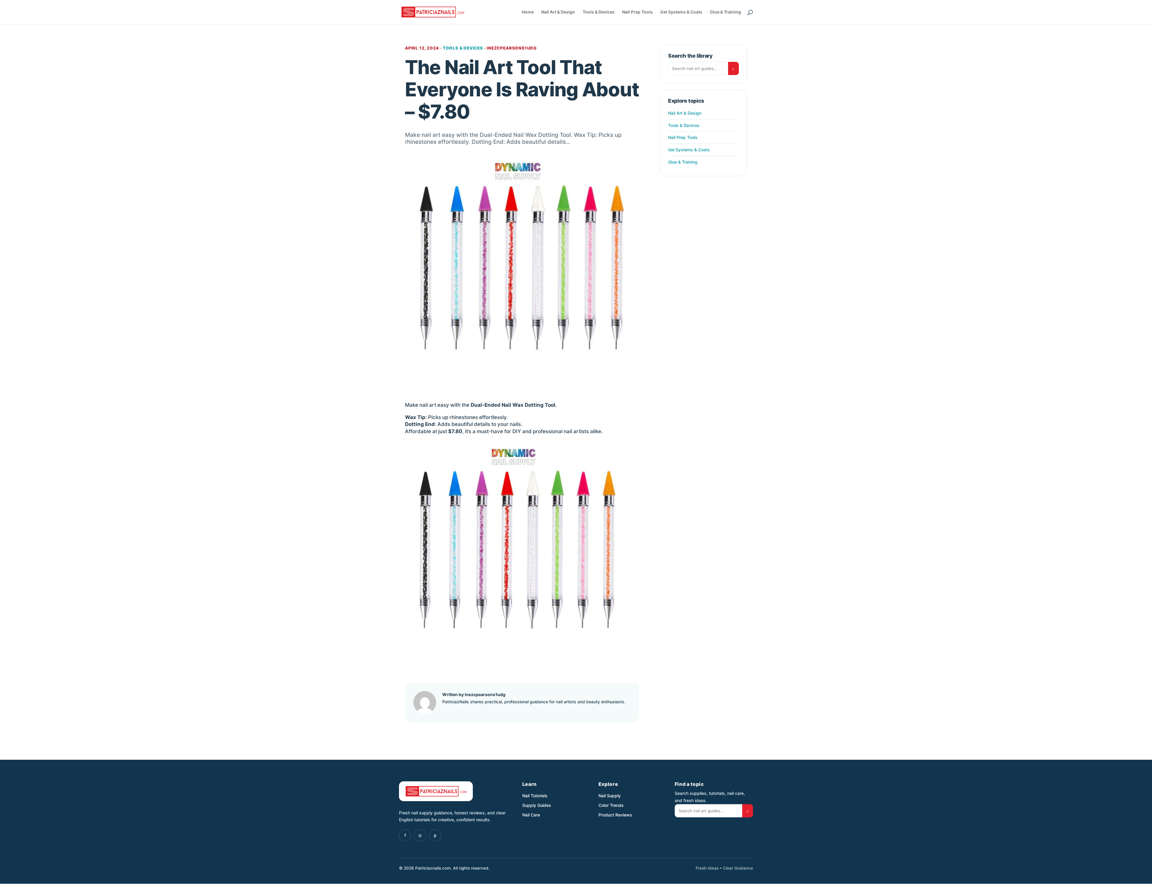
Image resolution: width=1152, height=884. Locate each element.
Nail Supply (609, 795)
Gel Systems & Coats (681, 12)
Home (528, 12)
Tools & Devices (599, 12)
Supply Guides (536, 805)
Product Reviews (615, 814)
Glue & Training (725, 12)
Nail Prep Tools (637, 12)
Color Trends (611, 805)
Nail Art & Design (558, 12)
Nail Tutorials (535, 795)
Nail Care (531, 814)
